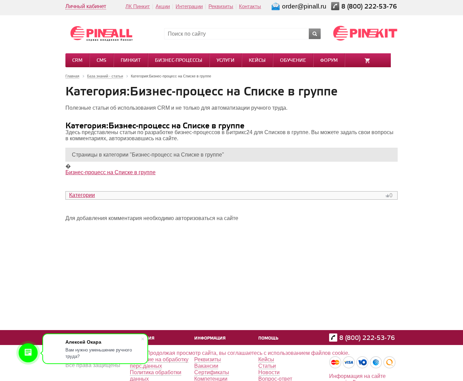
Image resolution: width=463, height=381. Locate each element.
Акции (163, 6)
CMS (101, 61)
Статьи (267, 366)
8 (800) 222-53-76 (370, 7)
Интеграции (189, 6)
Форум (329, 61)
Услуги (226, 61)
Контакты (250, 6)
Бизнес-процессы (178, 61)
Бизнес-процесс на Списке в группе (110, 172)
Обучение (293, 61)
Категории (82, 195)
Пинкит (131, 61)
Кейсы (257, 61)
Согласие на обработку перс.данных (159, 363)
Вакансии (206, 366)
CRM (77, 61)
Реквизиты (220, 6)
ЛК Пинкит (137, 6)
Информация (210, 338)
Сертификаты (211, 372)
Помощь (268, 338)
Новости (269, 372)
